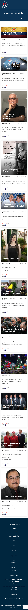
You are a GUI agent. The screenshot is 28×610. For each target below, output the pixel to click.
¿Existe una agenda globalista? (10, 171)
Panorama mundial (7, 178)
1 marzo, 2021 (22, 39)
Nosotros (13, 543)
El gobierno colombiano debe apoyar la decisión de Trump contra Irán (13, 329)
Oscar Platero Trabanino (12, 497)
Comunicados (6, 73)
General (4, 39)
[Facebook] (16, 531)
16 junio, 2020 (22, 211)
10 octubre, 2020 (22, 123)
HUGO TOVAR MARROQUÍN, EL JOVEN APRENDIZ (12, 117)
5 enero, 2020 (23, 375)
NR (3, 52)
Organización (6, 263)
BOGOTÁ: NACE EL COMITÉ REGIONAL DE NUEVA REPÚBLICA (14, 66)
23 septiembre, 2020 (21, 176)
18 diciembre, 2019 (21, 450)
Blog (14, 545)
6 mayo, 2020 (23, 263)
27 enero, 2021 (22, 73)
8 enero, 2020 (23, 336)
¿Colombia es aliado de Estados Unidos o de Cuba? (13, 205)
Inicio (14, 540)
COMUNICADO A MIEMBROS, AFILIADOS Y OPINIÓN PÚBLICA (13, 32)
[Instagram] (14, 607)
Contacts (14, 550)
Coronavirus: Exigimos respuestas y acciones (12, 292)
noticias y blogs (6, 123)
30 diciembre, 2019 (21, 412)
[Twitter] (11, 531)
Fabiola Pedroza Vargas (12, 259)
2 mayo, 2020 (23, 298)
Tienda (13, 548)
